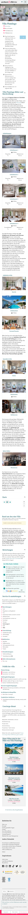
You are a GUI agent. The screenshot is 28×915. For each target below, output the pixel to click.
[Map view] (7, 502)
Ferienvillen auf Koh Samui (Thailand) (11, 846)
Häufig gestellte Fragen (8, 828)
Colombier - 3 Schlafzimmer (14, 779)
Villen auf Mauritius (7, 849)
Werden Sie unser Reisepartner (10, 836)
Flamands (18, 102)
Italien (3, 852)
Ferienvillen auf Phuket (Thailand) (10, 844)
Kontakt (4, 826)
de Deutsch (11, 891)
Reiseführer (5, 863)
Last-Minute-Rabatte (7, 861)
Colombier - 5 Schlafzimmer (14, 800)
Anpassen (6, 912)
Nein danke (15, 912)
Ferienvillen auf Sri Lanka (8, 848)
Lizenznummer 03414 (20, 900)
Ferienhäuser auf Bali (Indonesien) (11, 843)
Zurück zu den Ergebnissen (14, 810)
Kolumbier (7, 26)
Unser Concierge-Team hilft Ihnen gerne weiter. (13, 733)
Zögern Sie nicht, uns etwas (13, 558)
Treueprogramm (6, 834)
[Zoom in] (24, 502)
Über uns (4, 824)
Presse (4, 829)
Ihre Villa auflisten (6, 831)
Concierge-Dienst (6, 833)
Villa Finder (5, 859)
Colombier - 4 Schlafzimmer (14, 758)
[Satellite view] (4, 502)
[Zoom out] (24, 504)
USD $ (4, 891)
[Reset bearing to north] (24, 506)
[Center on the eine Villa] (10, 502)
